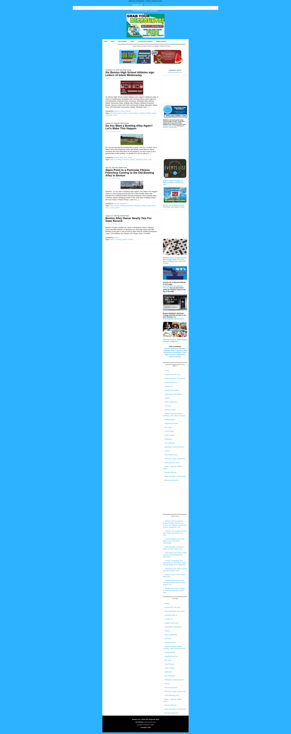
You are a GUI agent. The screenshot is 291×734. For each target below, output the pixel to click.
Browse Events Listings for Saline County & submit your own (173, 182)
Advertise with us (171, 382)
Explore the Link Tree (172, 374)
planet (117, 208)
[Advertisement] (175, 90)
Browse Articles (175, 357)
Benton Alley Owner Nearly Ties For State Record (128, 219)
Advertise (180, 355)
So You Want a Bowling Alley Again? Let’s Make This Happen (129, 127)
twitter (152, 724)
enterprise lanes (141, 159)
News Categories (171, 402)
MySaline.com (137, 5)
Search (167, 398)
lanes (107, 208)
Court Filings (169, 431)
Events (167, 348)
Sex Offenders (170, 443)
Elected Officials (170, 472)
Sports (128, 111)
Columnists (176, 352)
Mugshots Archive (171, 423)
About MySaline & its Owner (175, 378)
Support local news (172, 390)
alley (111, 206)
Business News (170, 410)
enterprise (137, 206)
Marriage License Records (174, 447)
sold (149, 159)
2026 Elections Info (172, 463)
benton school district (130, 113)
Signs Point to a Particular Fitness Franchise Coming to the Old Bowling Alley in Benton (129, 172)
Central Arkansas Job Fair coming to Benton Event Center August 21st (174, 582)
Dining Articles (170, 419)
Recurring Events (171, 455)
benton (119, 113)
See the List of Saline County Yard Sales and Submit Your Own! (174, 533)
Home (167, 371)
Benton (116, 111)
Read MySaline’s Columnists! (175, 476)
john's (154, 206)
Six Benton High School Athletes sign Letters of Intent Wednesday (129, 74)
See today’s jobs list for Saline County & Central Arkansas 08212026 (175, 555)
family (130, 157)
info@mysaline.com (151, 5)
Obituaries (168, 439)
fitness (144, 206)
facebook (140, 724)
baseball (113, 113)
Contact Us (169, 386)
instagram (146, 724)
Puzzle (173, 355)
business (125, 159)
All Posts (168, 406)
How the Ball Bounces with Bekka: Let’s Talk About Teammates (173, 541)
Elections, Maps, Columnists (175, 459)
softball (148, 113)
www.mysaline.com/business (173, 319)
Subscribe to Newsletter (173, 394)
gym (149, 206)
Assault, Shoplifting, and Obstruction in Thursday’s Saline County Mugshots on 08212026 (174, 563)
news (112, 208)
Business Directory (171, 480)
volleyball (108, 115)
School (122, 111)
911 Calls (168, 427)
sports (154, 113)
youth (115, 115)
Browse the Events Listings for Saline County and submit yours (174, 590)
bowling (142, 113)
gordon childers (127, 239)
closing (132, 159)
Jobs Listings (169, 435)
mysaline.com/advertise (169, 127)
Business (123, 157)
